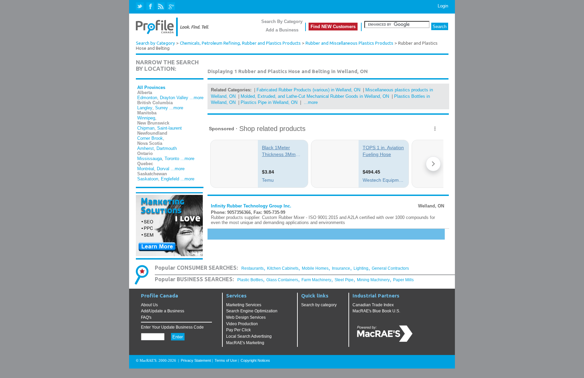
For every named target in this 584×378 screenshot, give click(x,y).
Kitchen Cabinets (282, 268)
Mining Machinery (373, 279)
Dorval (163, 168)
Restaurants (252, 268)
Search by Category (155, 43)
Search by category (319, 305)
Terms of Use (226, 360)
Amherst (145, 148)
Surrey (161, 107)
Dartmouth (166, 148)
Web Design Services (246, 317)
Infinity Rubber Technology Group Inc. (251, 205)
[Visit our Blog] (160, 6)
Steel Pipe (344, 279)
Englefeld (170, 178)
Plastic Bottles (250, 279)
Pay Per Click (238, 330)
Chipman (145, 128)
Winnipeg (146, 117)
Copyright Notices (255, 360)
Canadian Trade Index (373, 305)
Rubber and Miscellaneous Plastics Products (349, 43)
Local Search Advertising (249, 336)
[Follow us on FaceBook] (150, 6)
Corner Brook (150, 138)
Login (443, 5)
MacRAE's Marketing (245, 342)
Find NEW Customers (333, 26)
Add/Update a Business (162, 311)
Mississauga (149, 158)
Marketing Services (243, 305)
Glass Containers (282, 279)
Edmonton (147, 97)
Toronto (172, 158)
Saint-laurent (169, 128)
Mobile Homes (315, 268)
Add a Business (282, 29)
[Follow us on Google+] (170, 6)
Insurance (341, 268)
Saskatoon (147, 178)
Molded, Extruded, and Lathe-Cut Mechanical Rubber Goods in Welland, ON (315, 96)
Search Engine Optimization (251, 311)
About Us (149, 305)
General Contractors (390, 268)
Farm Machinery (316, 279)
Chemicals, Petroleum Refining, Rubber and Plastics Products (240, 43)
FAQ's (146, 317)
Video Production (242, 323)
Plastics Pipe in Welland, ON (269, 102)
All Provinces (151, 87)
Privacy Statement (196, 360)
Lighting (361, 268)
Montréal (145, 168)
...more (196, 97)
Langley (144, 107)
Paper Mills (403, 279)
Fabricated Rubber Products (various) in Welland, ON (308, 89)
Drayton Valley (174, 97)
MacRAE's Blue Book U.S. (376, 311)
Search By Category (281, 21)
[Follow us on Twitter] (140, 6)
